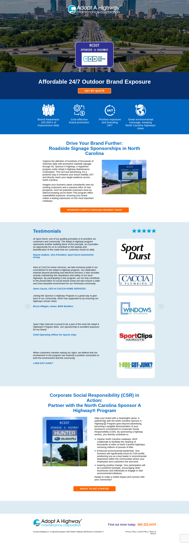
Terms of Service (152, 533)
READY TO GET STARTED (94, 488)
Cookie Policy (143, 532)
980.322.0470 (146, 524)
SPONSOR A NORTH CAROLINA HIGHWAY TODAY (94, 210)
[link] (94, 13)
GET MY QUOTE (94, 90)
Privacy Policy (130, 532)
